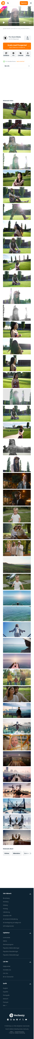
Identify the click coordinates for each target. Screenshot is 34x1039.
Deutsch (5, 998)
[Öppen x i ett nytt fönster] (22, 1018)
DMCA (5, 940)
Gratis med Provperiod (17, 46)
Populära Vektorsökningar (11, 947)
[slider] (14, 22)
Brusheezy (6, 897)
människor (16, 852)
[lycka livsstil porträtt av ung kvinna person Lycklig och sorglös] (16, 597)
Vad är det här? (20, 61)
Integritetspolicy (19, 1031)
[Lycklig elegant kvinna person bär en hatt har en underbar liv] (16, 725)
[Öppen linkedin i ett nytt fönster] (13, 1018)
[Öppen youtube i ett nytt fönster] (25, 1018)
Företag (5, 908)
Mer (4, 1004)
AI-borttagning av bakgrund (12, 922)
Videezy (5, 904)
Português (6, 994)
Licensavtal (6, 937)
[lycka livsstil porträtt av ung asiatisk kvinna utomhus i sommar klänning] (16, 110)
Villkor (11, 1031)
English (5, 987)
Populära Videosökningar (11, 954)
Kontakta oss (7, 969)
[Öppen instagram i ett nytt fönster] (10, 1018)
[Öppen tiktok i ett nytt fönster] (19, 1018)
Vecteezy (5, 901)
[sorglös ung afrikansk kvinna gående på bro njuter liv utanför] (16, 709)
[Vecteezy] (3, 3)
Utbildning (6, 911)
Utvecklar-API (7, 915)
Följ (28, 39)
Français (5, 1001)
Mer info (7, 65)
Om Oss (5, 972)
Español (5, 991)
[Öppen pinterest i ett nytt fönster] (16, 1018)
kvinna (7, 852)
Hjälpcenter (6, 965)
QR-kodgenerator (8, 925)
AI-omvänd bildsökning (10, 918)
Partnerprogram (8, 943)
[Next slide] (27, 852)
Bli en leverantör (8, 976)
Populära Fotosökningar (10, 950)
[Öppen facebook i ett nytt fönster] (7, 1018)
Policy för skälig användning (16, 1032)
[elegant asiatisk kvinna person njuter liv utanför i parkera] (16, 127)
